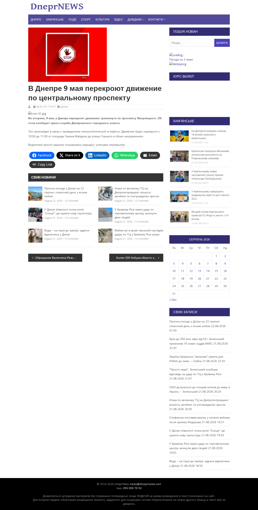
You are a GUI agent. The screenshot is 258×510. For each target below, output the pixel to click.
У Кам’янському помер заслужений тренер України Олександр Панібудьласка (207, 175)
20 (199, 278)
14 (207, 271)
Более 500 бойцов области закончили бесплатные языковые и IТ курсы (139, 257)
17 (174, 278)
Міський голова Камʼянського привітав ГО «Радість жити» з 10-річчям (210, 215)
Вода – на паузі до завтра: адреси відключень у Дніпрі (66, 232)
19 (191, 278)
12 (191, 271)
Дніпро (36, 19)
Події (72, 19)
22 (216, 278)
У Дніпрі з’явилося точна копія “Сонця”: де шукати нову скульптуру (68, 211)
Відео (118, 19)
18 (182, 278)
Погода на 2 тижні (181, 59)
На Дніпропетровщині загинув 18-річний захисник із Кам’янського (208, 135)
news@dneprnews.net (145, 484)
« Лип (173, 299)
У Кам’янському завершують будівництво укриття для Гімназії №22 (210, 195)
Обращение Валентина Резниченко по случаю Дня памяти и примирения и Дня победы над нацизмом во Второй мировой (58, 257)
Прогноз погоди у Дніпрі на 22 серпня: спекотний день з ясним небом (65, 192)
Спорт (86, 19)
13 (199, 271)
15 (216, 271)
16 (225, 271)
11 (182, 271)
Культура (102, 19)
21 (207, 278)
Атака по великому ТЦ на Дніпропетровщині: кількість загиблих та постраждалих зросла (136, 192)
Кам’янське (55, 19)
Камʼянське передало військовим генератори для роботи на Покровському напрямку (210, 155)
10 (174, 271)
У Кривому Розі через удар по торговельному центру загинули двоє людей (135, 213)
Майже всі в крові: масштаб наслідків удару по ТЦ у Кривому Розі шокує (138, 232)
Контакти (155, 19)
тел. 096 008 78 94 (129, 488)
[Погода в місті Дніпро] (199, 55)
